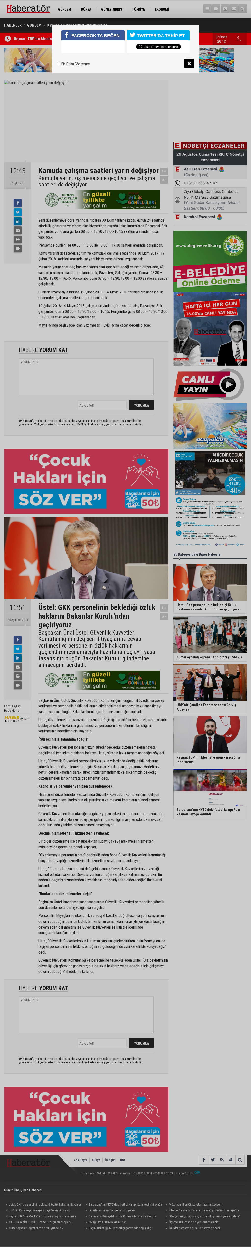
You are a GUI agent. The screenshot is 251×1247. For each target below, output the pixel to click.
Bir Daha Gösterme (75, 64)
